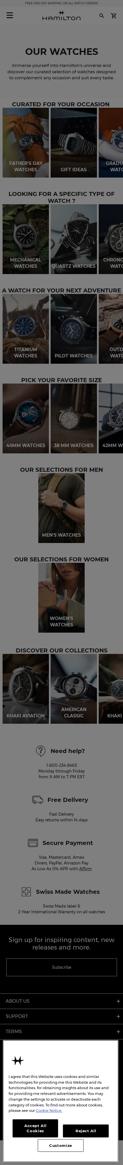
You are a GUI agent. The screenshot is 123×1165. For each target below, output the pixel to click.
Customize (60, 1145)
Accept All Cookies (35, 1128)
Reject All (86, 1131)
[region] (60, 1101)
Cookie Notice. (49, 1110)
